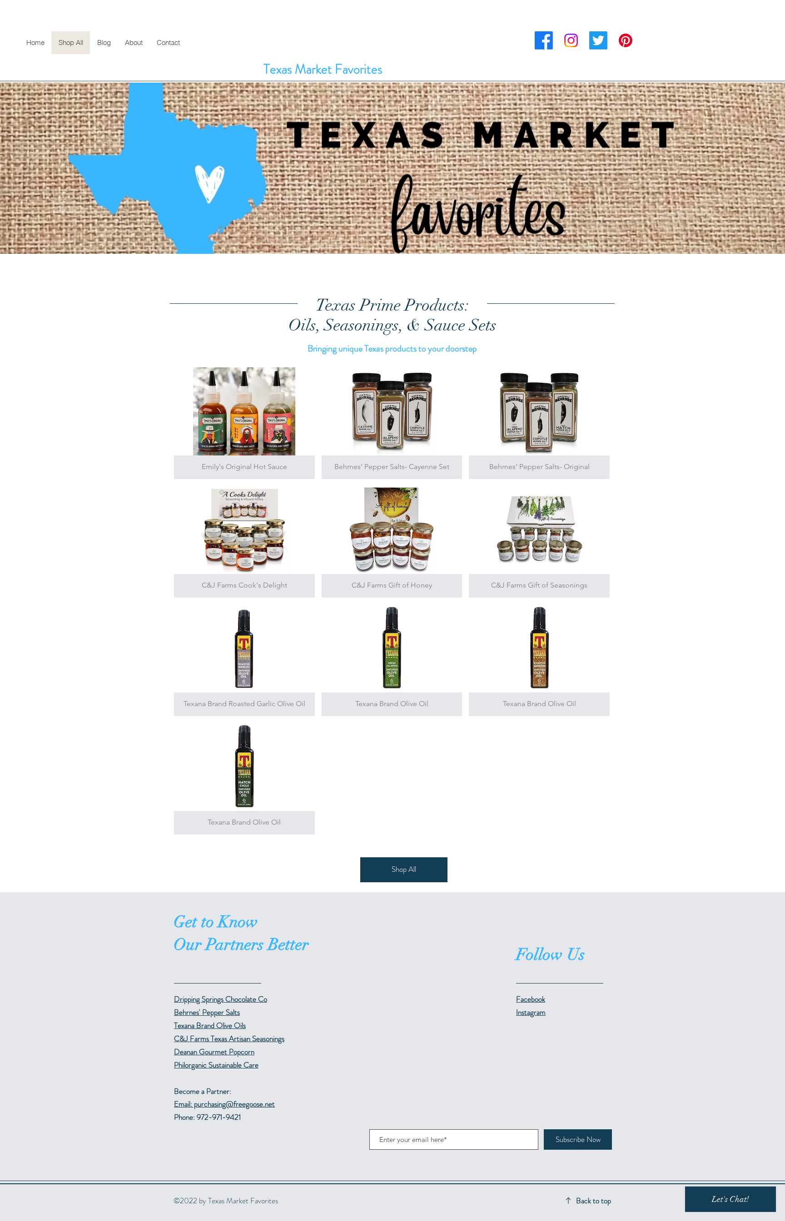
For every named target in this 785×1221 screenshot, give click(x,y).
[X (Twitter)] (598, 40)
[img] (244, 423)
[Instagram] (571, 40)
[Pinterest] (625, 40)
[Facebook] (544, 40)
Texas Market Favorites (323, 69)
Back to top (593, 1200)
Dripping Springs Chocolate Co (220, 999)
